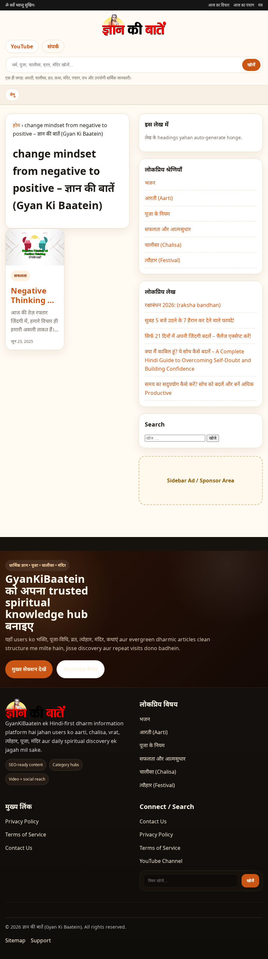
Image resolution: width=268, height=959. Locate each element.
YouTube (22, 46)
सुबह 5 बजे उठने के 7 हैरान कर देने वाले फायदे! (189, 320)
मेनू (12, 94)
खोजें (251, 64)
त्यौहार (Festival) (162, 260)
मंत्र (260, 5)
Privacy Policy (22, 821)
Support (41, 940)
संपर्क (53, 46)
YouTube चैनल (80, 669)
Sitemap (15, 940)
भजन (150, 182)
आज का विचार (218, 5)
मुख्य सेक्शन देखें (29, 669)
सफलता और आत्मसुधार (168, 229)
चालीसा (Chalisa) (163, 244)
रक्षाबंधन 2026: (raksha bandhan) (183, 305)
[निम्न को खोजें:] (176, 437)
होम (16, 125)
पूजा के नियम (157, 213)
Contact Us (18, 847)
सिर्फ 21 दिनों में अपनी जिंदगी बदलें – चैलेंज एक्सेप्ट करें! (198, 336)
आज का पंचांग (243, 5)
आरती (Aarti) (159, 198)
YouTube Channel (161, 861)
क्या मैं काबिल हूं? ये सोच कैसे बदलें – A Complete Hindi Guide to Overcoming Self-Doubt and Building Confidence (198, 360)
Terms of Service (25, 834)
